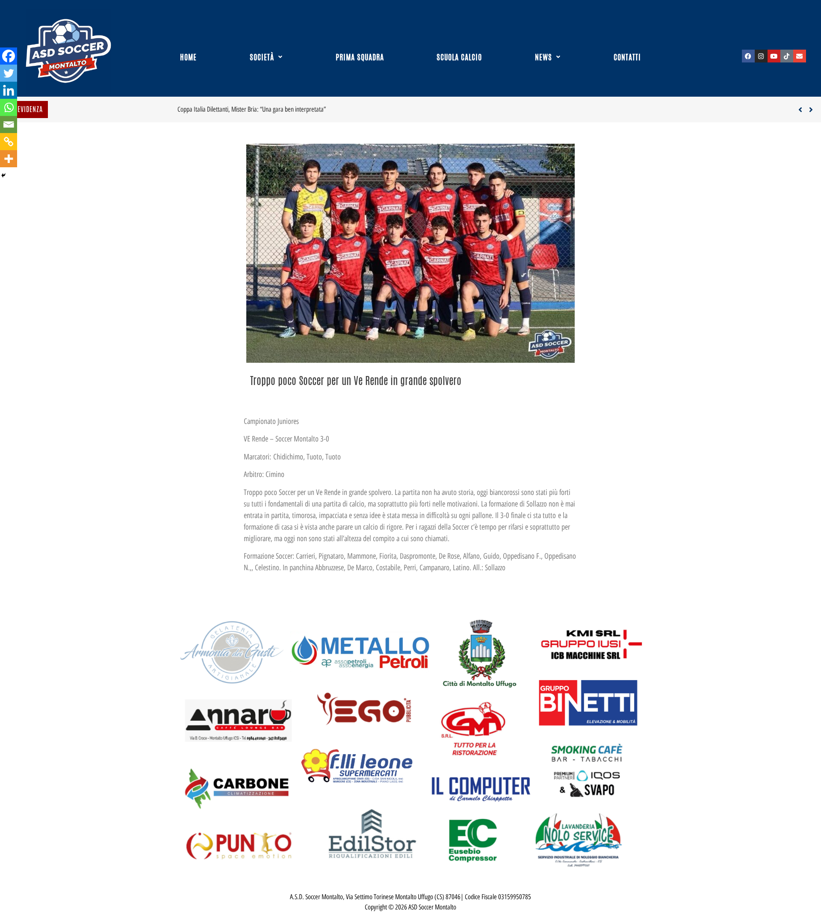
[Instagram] (761, 56)
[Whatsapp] (8, 107)
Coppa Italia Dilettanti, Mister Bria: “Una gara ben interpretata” (128, 109)
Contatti (627, 57)
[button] (266, 57)
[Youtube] (774, 56)
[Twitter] (8, 73)
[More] (8, 158)
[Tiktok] (786, 56)
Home (188, 57)
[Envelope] (799, 56)
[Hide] (3, 175)
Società (262, 57)
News (543, 57)
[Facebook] (748, 56)
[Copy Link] (8, 141)
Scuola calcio (459, 57)
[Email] (8, 124)
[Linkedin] (8, 90)
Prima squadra (360, 57)
